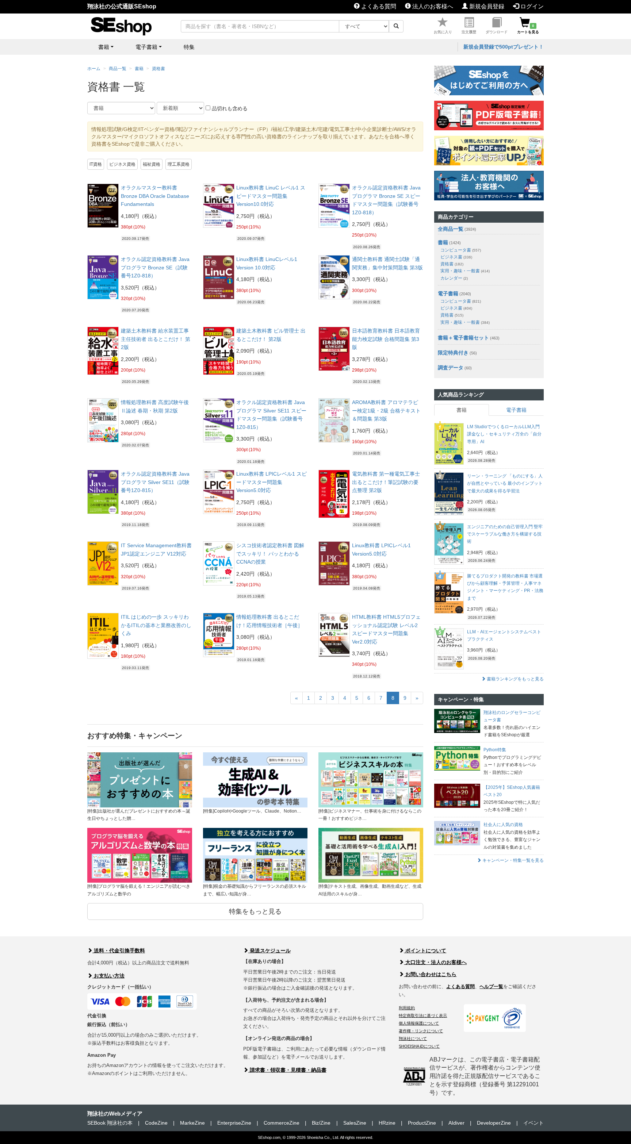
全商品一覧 (450, 229)
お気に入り (443, 32)
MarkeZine (192, 1123)
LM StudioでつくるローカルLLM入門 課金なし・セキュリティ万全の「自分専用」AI (504, 434)
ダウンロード (497, 32)
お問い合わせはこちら (430, 974)
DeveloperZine (494, 1123)
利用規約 (407, 1008)
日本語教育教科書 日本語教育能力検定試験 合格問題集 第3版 (386, 339)
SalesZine (354, 1123)
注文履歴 (469, 32)
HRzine (387, 1123)
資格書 (158, 68)
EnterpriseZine (234, 1123)
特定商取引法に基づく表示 (423, 1015)
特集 (189, 47)
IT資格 (95, 164)
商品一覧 (117, 68)
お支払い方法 (108, 976)
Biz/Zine (321, 1123)
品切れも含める (229, 108)
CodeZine (156, 1123)
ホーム (93, 68)
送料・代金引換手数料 (118, 950)
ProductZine (422, 1123)
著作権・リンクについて (421, 1031)
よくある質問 (378, 6)
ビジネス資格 (122, 164)
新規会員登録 (486, 6)
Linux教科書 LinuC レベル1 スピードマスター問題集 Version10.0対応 (270, 196)
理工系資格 (179, 164)
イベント (533, 1123)
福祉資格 (151, 164)
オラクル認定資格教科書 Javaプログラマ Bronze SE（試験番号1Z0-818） (155, 267)
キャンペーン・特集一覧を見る (512, 860)
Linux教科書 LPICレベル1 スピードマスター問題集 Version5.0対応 (271, 482)
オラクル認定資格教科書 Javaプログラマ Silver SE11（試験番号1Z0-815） (155, 482)
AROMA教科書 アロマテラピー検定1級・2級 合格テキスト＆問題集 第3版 (386, 410)
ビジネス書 (456, 257)
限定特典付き (453, 353)
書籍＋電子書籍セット (463, 338)
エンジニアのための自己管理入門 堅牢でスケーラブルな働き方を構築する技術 (505, 534)
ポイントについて (425, 950)
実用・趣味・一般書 (465, 270)
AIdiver (456, 1123)
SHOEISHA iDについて (419, 1046)
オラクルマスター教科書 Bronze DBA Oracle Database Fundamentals (155, 196)
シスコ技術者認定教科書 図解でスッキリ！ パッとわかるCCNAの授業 (270, 553)
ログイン (531, 6)
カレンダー (454, 278)
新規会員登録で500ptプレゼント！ (503, 47)
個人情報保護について (419, 1023)
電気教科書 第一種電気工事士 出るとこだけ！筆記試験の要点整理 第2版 (386, 482)
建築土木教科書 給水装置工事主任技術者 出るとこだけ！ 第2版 (155, 339)
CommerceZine (281, 1123)
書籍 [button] (103, 47)
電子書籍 (448, 293)
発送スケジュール (269, 950)
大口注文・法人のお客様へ (435, 962)
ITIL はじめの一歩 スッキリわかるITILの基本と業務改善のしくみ (156, 625)
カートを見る (528, 29)
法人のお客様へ (432, 6)
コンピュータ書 (460, 250)
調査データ (450, 368)
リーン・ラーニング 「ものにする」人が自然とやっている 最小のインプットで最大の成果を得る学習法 (505, 483)
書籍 (139, 68)
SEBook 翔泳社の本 (110, 1123)
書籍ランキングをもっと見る (515, 679)
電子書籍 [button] (146, 47)
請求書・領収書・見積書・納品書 (287, 1070)
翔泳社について (413, 1038)
